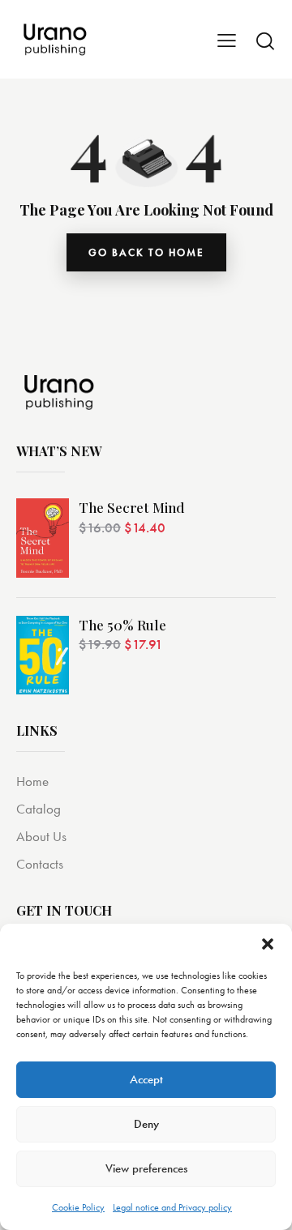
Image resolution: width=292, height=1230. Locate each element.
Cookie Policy (78, 1207)
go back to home (146, 252)
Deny (146, 1124)
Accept (146, 1079)
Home (32, 781)
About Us (41, 836)
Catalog (38, 809)
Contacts (39, 864)
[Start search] (265, 40)
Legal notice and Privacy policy (172, 1207)
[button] (268, 944)
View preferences (146, 1168)
